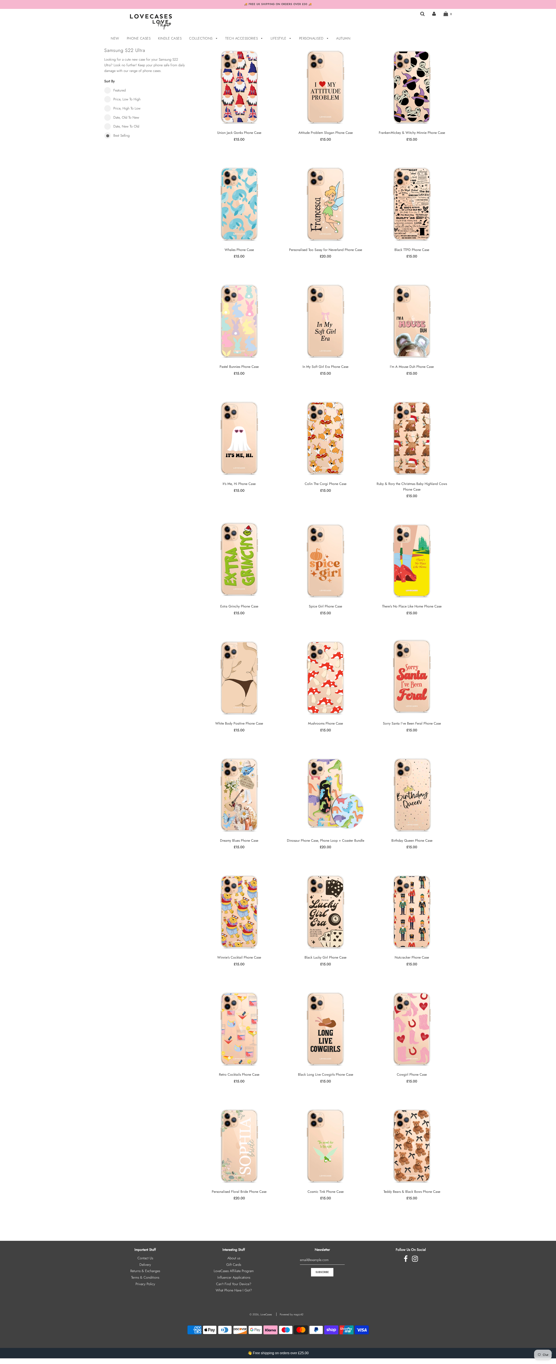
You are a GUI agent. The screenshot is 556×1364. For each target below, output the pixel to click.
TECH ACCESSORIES (242, 38)
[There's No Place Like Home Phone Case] (412, 560)
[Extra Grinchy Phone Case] (239, 560)
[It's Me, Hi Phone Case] (239, 438)
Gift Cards (233, 1264)
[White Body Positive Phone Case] (239, 677)
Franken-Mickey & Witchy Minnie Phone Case (412, 132)
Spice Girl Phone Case (325, 606)
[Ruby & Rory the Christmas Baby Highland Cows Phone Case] (412, 438)
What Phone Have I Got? (234, 1290)
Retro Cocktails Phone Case (239, 1074)
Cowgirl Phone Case (412, 1074)
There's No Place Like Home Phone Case (412, 606)
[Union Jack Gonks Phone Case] (239, 87)
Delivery (145, 1264)
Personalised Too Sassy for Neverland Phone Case (325, 249)
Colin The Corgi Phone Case (325, 483)
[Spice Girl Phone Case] (325, 560)
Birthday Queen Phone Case (411, 840)
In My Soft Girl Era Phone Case (325, 366)
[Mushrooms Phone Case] (325, 677)
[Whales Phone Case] (239, 204)
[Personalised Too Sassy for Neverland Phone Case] (325, 204)
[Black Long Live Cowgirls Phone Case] (325, 1029)
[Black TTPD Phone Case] (412, 204)
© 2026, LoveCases (261, 1314)
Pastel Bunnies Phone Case (239, 366)
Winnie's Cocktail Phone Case (239, 957)
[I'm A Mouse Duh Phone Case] (412, 321)
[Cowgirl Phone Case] (412, 1029)
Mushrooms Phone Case (325, 723)
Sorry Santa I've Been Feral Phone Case (412, 723)
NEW (115, 38)
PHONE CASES (139, 38)
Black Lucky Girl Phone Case (325, 957)
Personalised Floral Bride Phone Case (239, 1191)
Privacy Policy (145, 1283)
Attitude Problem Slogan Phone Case (325, 132)
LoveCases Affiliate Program (234, 1270)
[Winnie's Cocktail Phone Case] (239, 911)
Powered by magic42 (291, 1314)
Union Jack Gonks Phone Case (239, 132)
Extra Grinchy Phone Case (239, 606)
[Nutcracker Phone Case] (412, 911)
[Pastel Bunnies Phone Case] (239, 321)
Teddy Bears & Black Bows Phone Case (412, 1191)
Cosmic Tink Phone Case (326, 1191)
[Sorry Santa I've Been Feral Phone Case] (412, 677)
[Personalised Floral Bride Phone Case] (239, 1145)
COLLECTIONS (201, 38)
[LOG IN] (434, 13)
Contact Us (145, 1258)
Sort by (109, 81)
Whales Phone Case (239, 249)
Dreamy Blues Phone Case (239, 840)
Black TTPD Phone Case (411, 249)
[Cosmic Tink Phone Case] (325, 1145)
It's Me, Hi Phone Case (239, 483)
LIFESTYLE (279, 38)
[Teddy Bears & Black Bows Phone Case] (412, 1145)
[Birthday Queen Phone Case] (412, 794)
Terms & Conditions (145, 1277)
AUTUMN (343, 38)
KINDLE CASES (170, 38)
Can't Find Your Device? (233, 1283)
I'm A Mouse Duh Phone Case (412, 366)
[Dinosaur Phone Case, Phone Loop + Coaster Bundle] (325, 794)
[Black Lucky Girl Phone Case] (325, 911)
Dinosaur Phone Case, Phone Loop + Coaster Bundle (325, 840)
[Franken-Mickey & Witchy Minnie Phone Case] (412, 87)
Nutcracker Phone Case (412, 957)
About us (233, 1258)
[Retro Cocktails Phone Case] (239, 1029)
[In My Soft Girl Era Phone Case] (325, 321)
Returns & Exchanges (145, 1270)
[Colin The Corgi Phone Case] (325, 438)
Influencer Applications (233, 1277)
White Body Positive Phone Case (239, 723)
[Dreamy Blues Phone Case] (239, 794)
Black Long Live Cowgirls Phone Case (325, 1074)
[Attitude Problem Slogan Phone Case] (325, 87)
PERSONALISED (312, 38)
